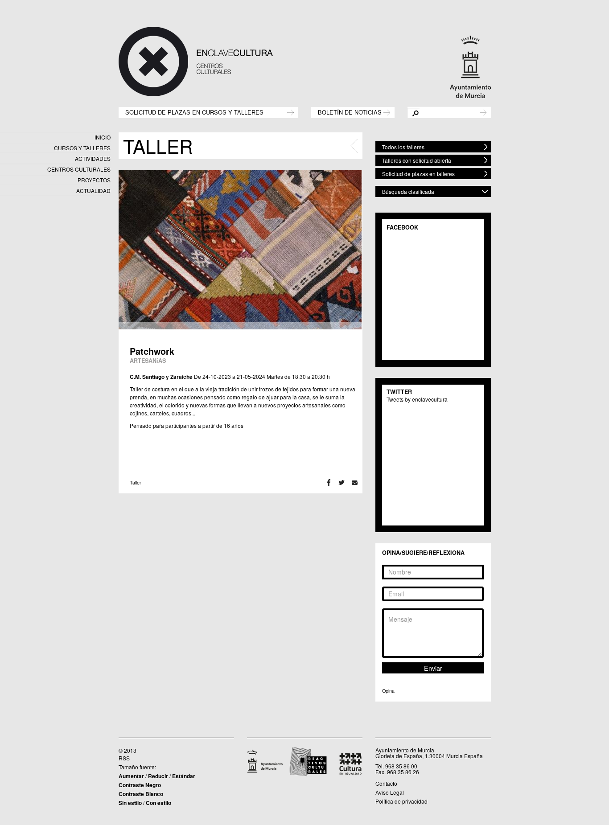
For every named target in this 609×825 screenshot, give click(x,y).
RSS (124, 758)
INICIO (103, 137)
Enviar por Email (355, 482)
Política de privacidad (401, 801)
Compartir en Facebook (329, 482)
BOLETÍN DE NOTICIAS (350, 111)
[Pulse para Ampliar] (240, 249)
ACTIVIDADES (93, 158)
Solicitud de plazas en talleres (418, 173)
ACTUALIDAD (93, 190)
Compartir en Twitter (342, 482)
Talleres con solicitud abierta (416, 160)
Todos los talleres (403, 147)
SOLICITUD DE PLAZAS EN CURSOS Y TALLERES (194, 111)
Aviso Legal (389, 792)
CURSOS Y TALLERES (82, 148)
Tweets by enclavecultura (417, 399)
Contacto (386, 783)
